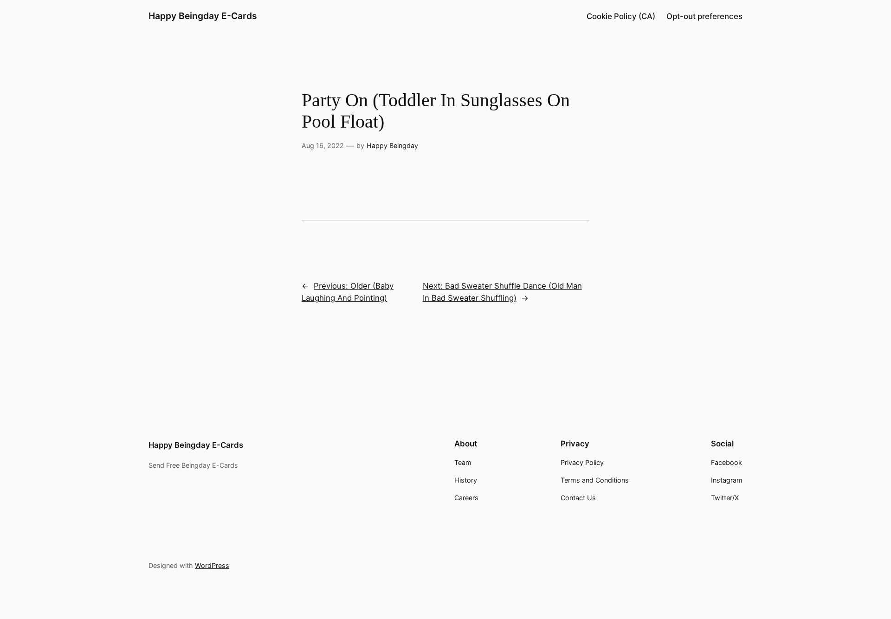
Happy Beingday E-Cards (202, 15)
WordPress (212, 565)
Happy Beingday (392, 145)
